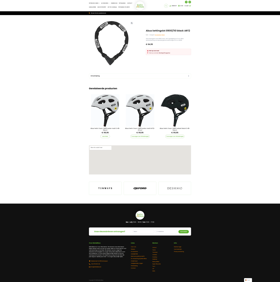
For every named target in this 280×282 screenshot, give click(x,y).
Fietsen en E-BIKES (93, 3)
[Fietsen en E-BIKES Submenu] (99, 3)
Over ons (133, 247)
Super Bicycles (156, 264)
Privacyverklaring (179, 251)
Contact (129, 3)
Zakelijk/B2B (134, 254)
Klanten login (177, 247)
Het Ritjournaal (112, 7)
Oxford (154, 247)
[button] (131, 23)
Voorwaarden (178, 249)
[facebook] (186, 2)
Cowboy (154, 257)
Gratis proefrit (101, 7)
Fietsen (133, 249)
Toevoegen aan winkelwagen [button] (140, 136)
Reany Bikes (155, 261)
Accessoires (104, 3)
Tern (153, 266)
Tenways (155, 252)
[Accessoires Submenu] (109, 3)
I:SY (153, 268)
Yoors (154, 250)
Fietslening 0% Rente (124, 7)
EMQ (153, 271)
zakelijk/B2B (92, 7)
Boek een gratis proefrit (138, 256)
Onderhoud (114, 3)
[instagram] (189, 2)
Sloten (163, 35)
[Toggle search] (166, 6)
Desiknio (154, 259)
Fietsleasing (122, 3)
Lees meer (105, 136)
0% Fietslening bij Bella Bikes (139, 258)
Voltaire (154, 254)
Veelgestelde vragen (137, 263)
